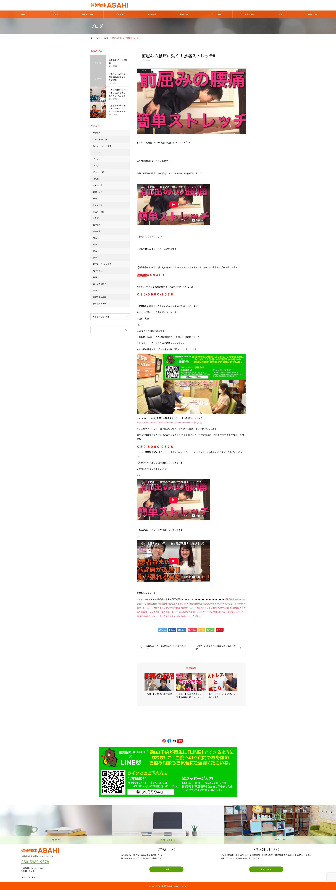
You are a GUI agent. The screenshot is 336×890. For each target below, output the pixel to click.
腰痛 (95, 244)
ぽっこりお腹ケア (100, 172)
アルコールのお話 (100, 139)
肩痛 (95, 238)
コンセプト (55, 14)
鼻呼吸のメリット (100, 304)
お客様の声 (151, 14)
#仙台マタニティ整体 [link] (190, 616)
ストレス (96, 152)
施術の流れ (184, 14)
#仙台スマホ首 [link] (173, 616)
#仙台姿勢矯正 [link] (195, 604)
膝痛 (95, 251)
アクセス (281, 14)
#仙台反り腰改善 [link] (226, 612)
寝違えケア (97, 192)
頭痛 (95, 290)
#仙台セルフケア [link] (162, 608)
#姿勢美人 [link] (222, 604)
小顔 (95, 198)
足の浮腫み (97, 271)
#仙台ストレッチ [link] (235, 604)
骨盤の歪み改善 (99, 297)
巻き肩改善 (97, 205)
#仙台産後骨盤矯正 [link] (188, 612)
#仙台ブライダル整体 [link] (207, 612)
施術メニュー (87, 14)
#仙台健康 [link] (175, 608)
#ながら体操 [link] (223, 608)
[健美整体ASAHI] (109, 5)
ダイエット (97, 159)
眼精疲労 (96, 231)
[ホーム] (91, 38)
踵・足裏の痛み (99, 284)
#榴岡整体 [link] (162, 604)
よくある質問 (248, 14)
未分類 (96, 218)
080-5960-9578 (35, 862)
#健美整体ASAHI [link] (233, 599)
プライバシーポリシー (29, 877)
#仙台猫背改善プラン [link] (178, 604)
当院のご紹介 (98, 212)
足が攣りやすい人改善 (102, 264)
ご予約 (166, 869)
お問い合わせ (313, 14)
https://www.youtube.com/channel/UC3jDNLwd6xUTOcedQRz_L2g (169, 422)
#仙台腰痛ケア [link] (236, 608)
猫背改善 (96, 225)
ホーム (23, 14)
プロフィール (216, 14)
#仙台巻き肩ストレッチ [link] (167, 612)
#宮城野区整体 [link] (150, 604)
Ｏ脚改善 (96, 133)
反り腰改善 (97, 185)
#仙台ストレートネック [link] (154, 616)
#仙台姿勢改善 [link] (210, 604)
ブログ (143, 71)
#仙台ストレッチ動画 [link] (207, 608)
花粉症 (96, 258)
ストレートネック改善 (102, 146)
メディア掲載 (119, 14)
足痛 (95, 277)
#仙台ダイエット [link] (188, 608)
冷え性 (96, 179)
